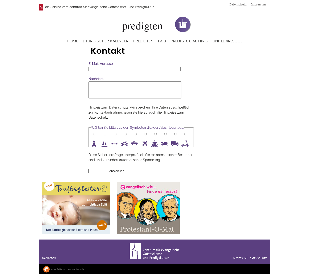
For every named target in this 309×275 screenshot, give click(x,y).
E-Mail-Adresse (100, 64)
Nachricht (95, 79)
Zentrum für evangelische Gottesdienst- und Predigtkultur (111, 7)
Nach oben (49, 258)
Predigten (143, 41)
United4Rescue (227, 41)
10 (186, 143)
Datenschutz (238, 4)
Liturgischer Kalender (105, 41)
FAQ (162, 41)
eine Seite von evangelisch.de (67, 269)
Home (72, 41)
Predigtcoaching (189, 41)
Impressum (258, 4)
